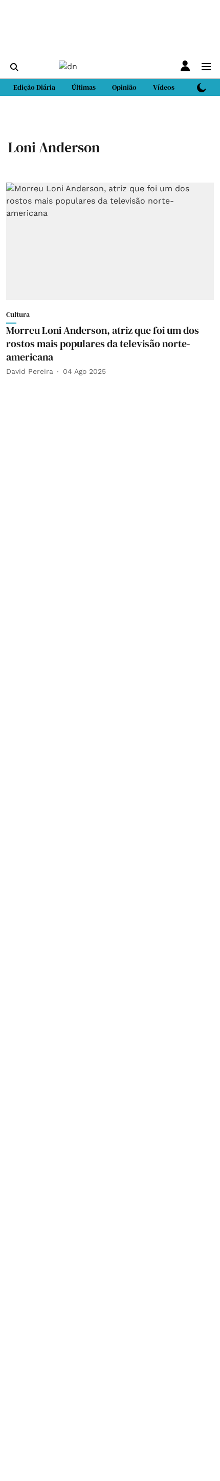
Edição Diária (34, 87)
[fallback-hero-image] (110, 241)
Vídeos (163, 87)
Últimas (84, 87)
